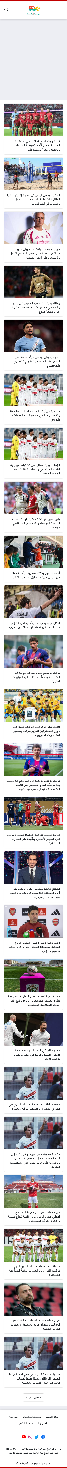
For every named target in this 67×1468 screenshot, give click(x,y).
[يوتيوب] (24, 1437)
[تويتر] (37, 1437)
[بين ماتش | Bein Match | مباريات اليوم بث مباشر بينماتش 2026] (33, 10)
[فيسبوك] (43, 1437)
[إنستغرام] (30, 1437)
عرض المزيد (33, 1397)
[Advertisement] (33, 57)
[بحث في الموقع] (6, 10)
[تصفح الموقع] (61, 10)
